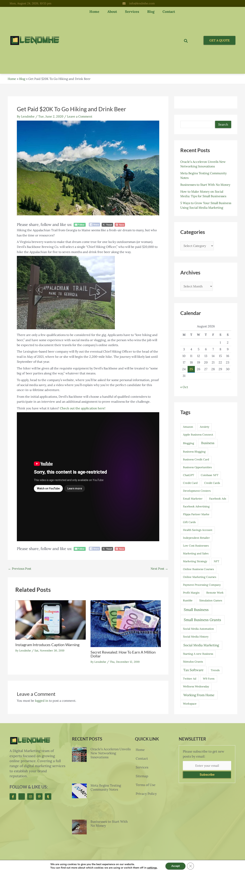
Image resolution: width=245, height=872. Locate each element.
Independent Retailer (196, 537)
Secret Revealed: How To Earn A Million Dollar (123, 654)
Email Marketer (193, 498)
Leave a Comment (79, 116)
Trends (215, 670)
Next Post (159, 568)
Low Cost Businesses (196, 545)
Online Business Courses (198, 569)
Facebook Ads (217, 498)
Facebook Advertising (196, 506)
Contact (169, 12)
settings (152, 868)
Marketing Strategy (195, 561)
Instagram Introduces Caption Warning (47, 644)
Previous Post (19, 568)
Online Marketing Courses (199, 577)
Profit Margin (191, 592)
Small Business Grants (202, 619)
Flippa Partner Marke (196, 514)
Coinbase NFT (209, 475)
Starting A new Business (198, 653)
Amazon (188, 426)
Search (223, 124)
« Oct (184, 387)
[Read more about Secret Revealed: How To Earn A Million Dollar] (126, 623)
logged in (41, 700)
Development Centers (197, 490)
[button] (185, 40)
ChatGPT (188, 475)
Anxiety (204, 426)
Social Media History (195, 636)
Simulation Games (210, 600)
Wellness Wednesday (196, 686)
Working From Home (198, 695)
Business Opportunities (197, 467)
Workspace (190, 703)
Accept (175, 866)
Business (207, 443)
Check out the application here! (82, 408)
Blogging (188, 443)
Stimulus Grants (193, 661)
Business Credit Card (196, 459)
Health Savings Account (197, 530)
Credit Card (190, 483)
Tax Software (193, 670)
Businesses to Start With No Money (205, 185)
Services (132, 12)
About (112, 12)
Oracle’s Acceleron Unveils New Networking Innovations (111, 753)
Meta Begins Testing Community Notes (106, 787)
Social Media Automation (198, 628)
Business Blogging (194, 451)
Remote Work (215, 592)
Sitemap (142, 776)
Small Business (196, 609)
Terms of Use (145, 785)
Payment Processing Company (202, 584)
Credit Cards (212, 483)
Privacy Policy (146, 794)
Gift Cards (189, 522)
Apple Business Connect (198, 434)
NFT (216, 561)
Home (94, 12)
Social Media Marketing (201, 645)
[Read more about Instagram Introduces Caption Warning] (50, 619)
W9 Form (209, 678)
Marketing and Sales (195, 553)
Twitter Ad (189, 678)
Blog (150, 12)
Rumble (188, 600)
